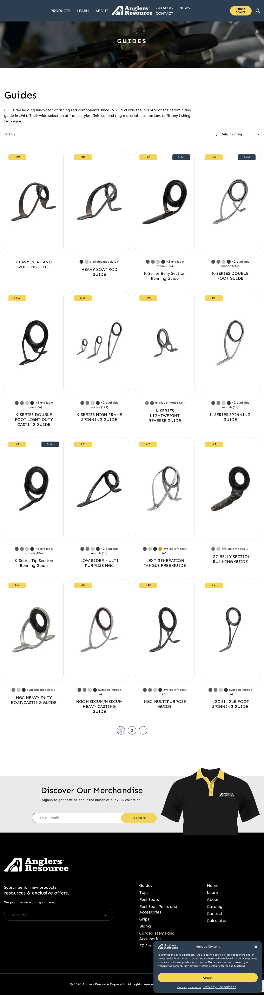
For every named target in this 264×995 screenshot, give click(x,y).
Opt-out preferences (189, 987)
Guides (145, 885)
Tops (143, 892)
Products (60, 10)
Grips (144, 919)
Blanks (145, 926)
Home (212, 885)
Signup (139, 818)
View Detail (33, 201)
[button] (256, 946)
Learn (83, 10)
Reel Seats (149, 899)
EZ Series (148, 945)
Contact (164, 13)
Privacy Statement (219, 987)
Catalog (164, 8)
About (101, 10)
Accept (208, 978)
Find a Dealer (241, 10)
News (184, 8)
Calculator (217, 920)
